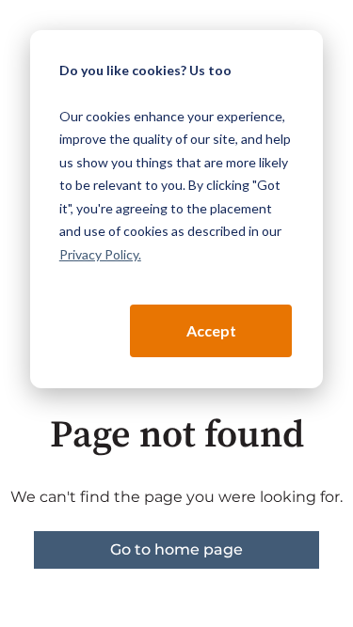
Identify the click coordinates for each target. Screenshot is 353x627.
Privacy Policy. (100, 254)
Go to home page (176, 549)
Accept (211, 330)
